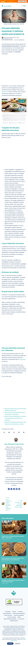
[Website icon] (14, 489)
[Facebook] (4, 432)
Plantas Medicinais (20, 39)
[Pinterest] (14, 432)
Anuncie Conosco (14, 620)
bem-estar (22, 359)
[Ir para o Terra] (4, 1)
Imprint (19, 617)
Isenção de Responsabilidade (10, 618)
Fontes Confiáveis (7, 613)
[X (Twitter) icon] (17, 489)
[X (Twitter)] (9, 432)
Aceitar (10, 643)
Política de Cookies (11, 617)
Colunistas (20, 611)
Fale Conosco (21, 618)
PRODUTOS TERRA (22, 1)
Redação (14, 611)
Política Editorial (8, 615)
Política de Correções (19, 615)
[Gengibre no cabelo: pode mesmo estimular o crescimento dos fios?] (14, 571)
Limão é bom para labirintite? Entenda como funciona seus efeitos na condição (15, 418)
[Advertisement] (14, 70)
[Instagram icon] (19, 489)
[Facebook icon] (9, 489)
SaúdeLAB (5, 91)
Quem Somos (8, 611)
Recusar (17, 643)
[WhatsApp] (23, 432)
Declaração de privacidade (19, 613)
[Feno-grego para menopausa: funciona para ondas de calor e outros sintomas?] (14, 549)
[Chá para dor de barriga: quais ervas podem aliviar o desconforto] (14, 527)
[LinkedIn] (18, 432)
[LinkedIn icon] (11, 489)
